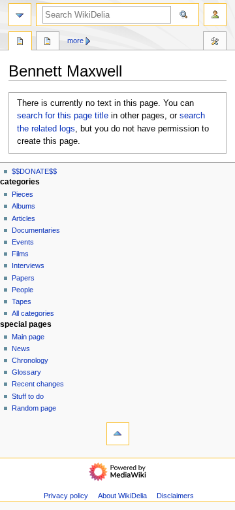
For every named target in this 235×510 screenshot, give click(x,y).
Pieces (22, 194)
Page (20, 42)
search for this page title (62, 115)
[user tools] (215, 14)
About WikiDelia (122, 496)
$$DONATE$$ (34, 171)
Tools (215, 42)
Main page (28, 337)
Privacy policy (66, 496)
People (22, 290)
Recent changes (38, 384)
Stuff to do (28, 396)
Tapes (21, 301)
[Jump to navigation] (19, 14)
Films (20, 254)
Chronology (30, 360)
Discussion (48, 42)
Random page (34, 408)
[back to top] (117, 433)
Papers (23, 278)
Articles (23, 218)
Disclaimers (175, 496)
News (21, 348)
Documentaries (36, 230)
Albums (23, 206)
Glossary (26, 372)
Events (23, 242)
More (75, 40)
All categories (33, 313)
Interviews (28, 265)
